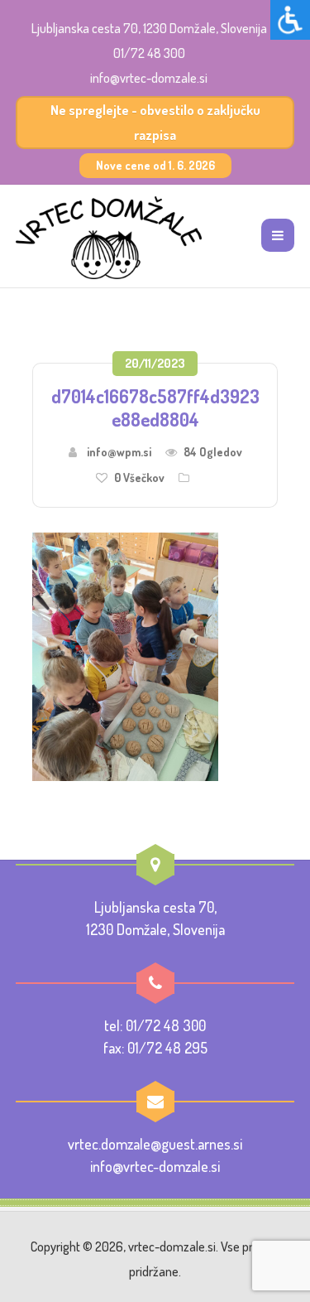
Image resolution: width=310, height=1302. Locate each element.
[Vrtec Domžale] (109, 237)
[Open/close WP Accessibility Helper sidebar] (290, 20)
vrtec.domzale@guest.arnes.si (155, 1144)
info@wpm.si (119, 452)
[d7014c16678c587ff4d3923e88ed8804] (125, 654)
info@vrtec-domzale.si (148, 78)
